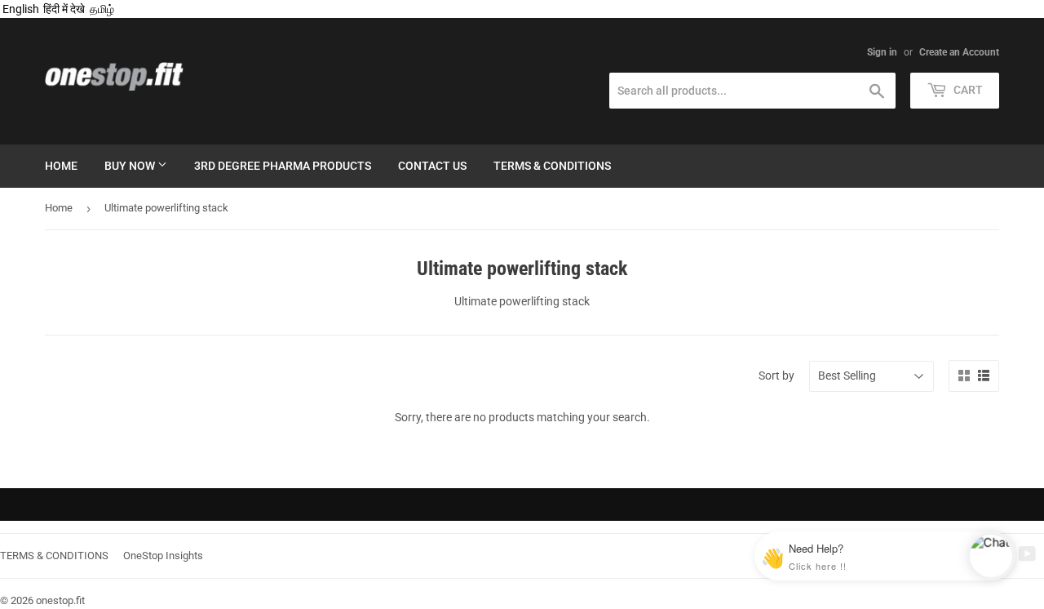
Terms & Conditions (552, 165)
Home (61, 165)
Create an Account (959, 52)
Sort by (776, 375)
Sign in (882, 52)
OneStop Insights (163, 555)
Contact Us (432, 165)
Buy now (130, 165)
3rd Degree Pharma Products (282, 165)
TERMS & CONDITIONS (54, 555)
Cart (967, 89)
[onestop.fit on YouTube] (1027, 555)
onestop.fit (60, 600)
